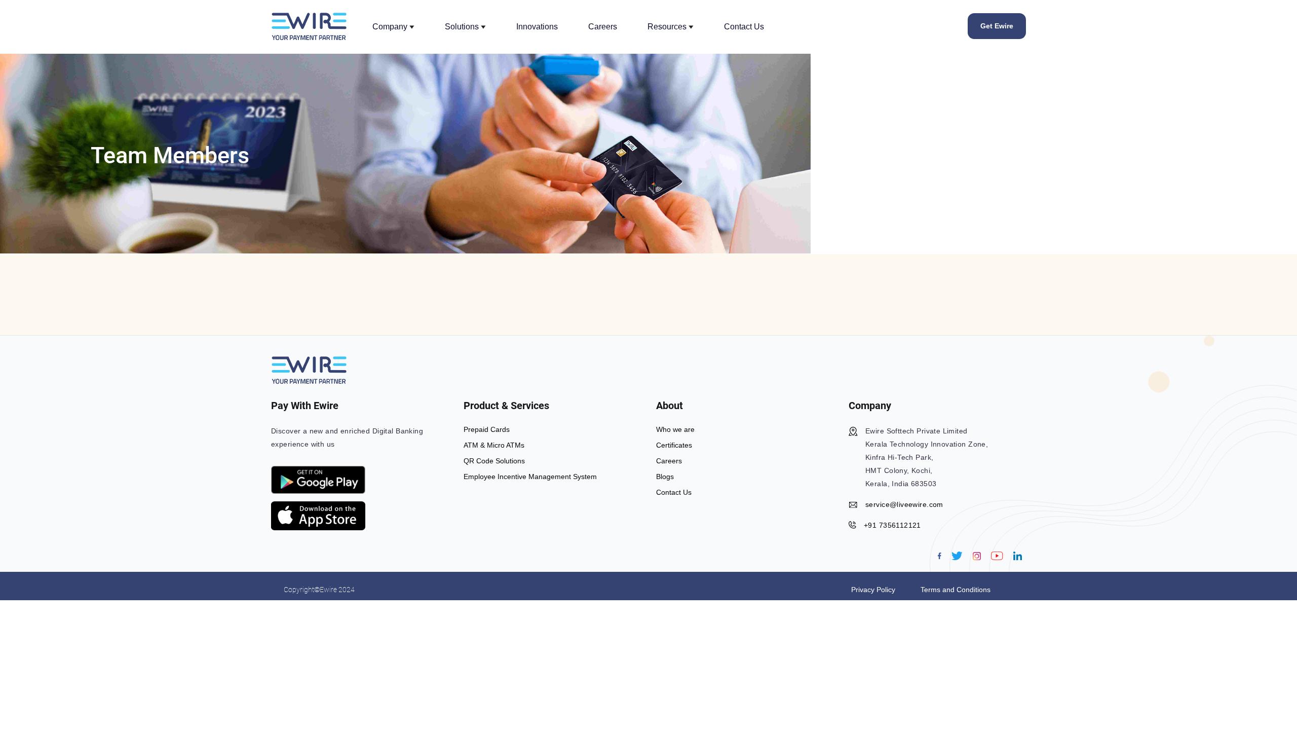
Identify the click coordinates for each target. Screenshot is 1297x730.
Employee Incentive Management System (530, 476)
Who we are (675, 429)
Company (390, 26)
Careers (602, 26)
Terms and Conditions (955, 590)
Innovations (537, 26)
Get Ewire (996, 26)
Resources (668, 26)
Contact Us (744, 26)
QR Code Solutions (494, 461)
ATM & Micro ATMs (494, 445)
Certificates (674, 445)
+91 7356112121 (892, 525)
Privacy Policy (873, 590)
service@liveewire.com (904, 504)
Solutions (463, 26)
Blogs (665, 476)
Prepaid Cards (487, 429)
